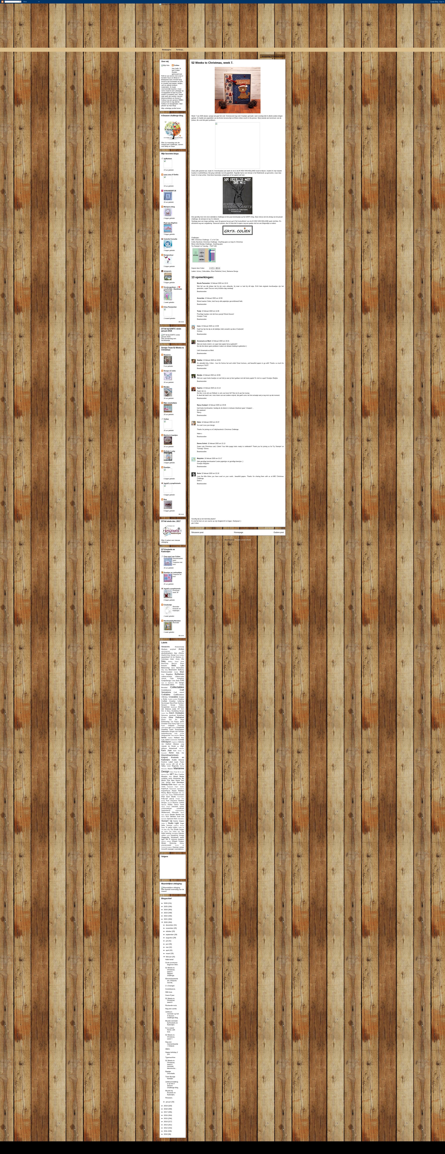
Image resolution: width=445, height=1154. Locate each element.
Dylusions (164, 715)
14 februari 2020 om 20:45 (217, 405)
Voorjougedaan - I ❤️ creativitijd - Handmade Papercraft (173, 289)
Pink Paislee (169, 794)
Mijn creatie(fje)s (170, 403)
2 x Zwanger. (170, 986)
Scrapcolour (168, 255)
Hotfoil (167, 740)
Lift (173, 764)
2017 (166, 1112)
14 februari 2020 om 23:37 (210, 422)
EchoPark (180, 715)
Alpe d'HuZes (179, 653)
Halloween (165, 731)
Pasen (174, 791)
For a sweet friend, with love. (170, 1030)
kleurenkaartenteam (169, 755)
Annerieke (200, 298)
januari (168, 1102)
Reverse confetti (178, 802)
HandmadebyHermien (172, 621)
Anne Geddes (180, 655)
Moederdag (177, 778)
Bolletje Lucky (169, 451)
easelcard (172, 715)
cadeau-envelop (166, 676)
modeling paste (166, 778)
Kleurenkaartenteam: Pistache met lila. (171, 980)
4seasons (165, 647)
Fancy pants (179, 721)
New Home (175, 780)
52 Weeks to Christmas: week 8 (170, 1000)
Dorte (199, 473)
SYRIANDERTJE (170, 191)
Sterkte (175, 821)
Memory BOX (165, 774)
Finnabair (164, 723)
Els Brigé (179, 719)
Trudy (199, 311)
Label (171, 762)
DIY (178, 709)
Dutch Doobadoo (176, 713)
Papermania (172, 788)
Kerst (224, 271)
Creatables (173, 697)
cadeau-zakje (179, 676)
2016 (166, 1115)
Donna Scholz (202, 443)
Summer (169, 825)
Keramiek (164, 753)
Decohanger (165, 703)
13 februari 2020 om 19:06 (211, 375)
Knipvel (164, 757)
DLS (182, 709)
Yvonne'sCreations (166, 847)
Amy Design (171, 655)
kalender (181, 748)
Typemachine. (170, 1057)
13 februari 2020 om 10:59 (213, 298)
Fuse (163, 725)
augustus (169, 938)
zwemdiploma (179, 849)
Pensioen (175, 793)
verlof (168, 835)
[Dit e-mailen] (210, 268)
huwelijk (181, 740)
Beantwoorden (202, 291)
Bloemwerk (173, 670)
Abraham (164, 649)
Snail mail (180, 816)
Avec (172, 659)
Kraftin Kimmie (178, 760)
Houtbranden (174, 739)
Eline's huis (166, 719)
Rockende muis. (171, 1005)
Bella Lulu (178, 665)
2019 (166, 1106)
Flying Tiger (176, 723)
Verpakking (174, 835)
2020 (166, 922)
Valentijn (181, 833)
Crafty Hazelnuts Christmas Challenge (204, 242)
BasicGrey (164, 663)
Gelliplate (171, 725)
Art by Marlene (175, 657)
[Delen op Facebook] (217, 268)
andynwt (226, 1149)
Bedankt (164, 666)
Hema (182, 735)
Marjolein (200, 458)
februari (169, 957)
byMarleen (168, 159)
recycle (170, 802)
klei (183, 753)
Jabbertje (181, 742)
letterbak (168, 764)
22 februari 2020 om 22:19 (210, 473)
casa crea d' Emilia (171, 175)
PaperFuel (164, 789)
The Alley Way (165, 829)
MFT (172, 774)
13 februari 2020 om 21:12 (212, 388)
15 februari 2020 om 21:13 (216, 443)
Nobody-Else (166, 784)
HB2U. (167, 1049)
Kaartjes (167, 467)
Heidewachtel (165, 735)
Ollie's (179, 784)
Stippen (181, 821)
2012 (166, 1128)
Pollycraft (164, 798)
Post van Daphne (170, 223)
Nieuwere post (197, 532)
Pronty (163, 800)
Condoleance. (170, 989)
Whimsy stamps (166, 841)
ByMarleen (179, 674)
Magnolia (175, 766)
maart (168, 953)
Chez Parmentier (170, 307)
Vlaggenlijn (165, 837)
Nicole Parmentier (203, 283)
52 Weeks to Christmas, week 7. (170, 1037)
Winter (163, 843)
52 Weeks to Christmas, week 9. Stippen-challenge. (170, 971)
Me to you (181, 772)
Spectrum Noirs (172, 819)
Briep (162, 674)
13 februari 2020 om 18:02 (212, 360)
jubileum (164, 748)
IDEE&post (166, 742)
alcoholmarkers (167, 653)
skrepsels (167, 271)
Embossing (165, 721)
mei (167, 947)
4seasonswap (179, 647)
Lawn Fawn (179, 762)
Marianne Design (232, 271)
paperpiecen (180, 788)
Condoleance (166, 690)
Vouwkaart (174, 837)
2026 (166, 903)
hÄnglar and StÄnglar (177, 731)
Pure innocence (171, 800)
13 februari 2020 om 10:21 (219, 283)
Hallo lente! (169, 959)
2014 (166, 1121)
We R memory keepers (175, 839)
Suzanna (167, 355)
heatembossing (166, 733)
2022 (166, 916)
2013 (166, 1125)
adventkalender (165, 651)
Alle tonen (181, 321)
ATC (183, 657)
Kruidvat (164, 762)
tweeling (168, 833)
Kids (177, 753)
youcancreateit (166, 845)
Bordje (176, 672)
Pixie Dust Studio (168, 797)
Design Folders (177, 705)
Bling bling (164, 669)
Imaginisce (175, 742)
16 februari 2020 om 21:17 (213, 458)
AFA (183, 651)
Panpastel (170, 786)
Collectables (206, 271)
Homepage (238, 532)
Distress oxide (170, 709)
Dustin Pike (164, 713)
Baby (163, 661)
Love (169, 766)
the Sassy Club (166, 831)
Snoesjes (164, 818)
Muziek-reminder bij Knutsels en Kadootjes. (171, 1023)
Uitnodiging (175, 833)
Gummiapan (179, 729)
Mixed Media (178, 776)
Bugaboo (169, 674)
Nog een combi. (171, 1009)
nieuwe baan (170, 782)
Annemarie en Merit (204, 341)
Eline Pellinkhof (216, 271)
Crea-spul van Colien (172, 556)
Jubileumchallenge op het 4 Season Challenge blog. (172, 1084)
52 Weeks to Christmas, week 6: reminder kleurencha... (171, 1064)
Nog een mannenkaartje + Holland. (171, 1044)
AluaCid (164, 655)
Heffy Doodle (179, 733)
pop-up (171, 798)
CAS (182, 680)
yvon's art (179, 845)
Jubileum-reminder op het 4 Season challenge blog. (172, 1015)
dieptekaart (174, 707)
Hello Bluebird (175, 735)
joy (178, 746)
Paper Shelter (179, 786)
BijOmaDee (180, 668)
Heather (199, 360)
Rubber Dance (173, 804)
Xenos (182, 843)
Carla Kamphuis (177, 678)
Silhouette (175, 812)
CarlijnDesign (166, 681)
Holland (177, 737)
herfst (163, 737)
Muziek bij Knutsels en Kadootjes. (170, 1093)
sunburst (176, 825)
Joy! (182, 746)
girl (170, 727)
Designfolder (165, 707)
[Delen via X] (215, 268)
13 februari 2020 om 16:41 (220, 341)
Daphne (199, 388)
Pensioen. (169, 1098)
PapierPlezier (165, 791)
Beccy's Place (178, 663)
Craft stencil (179, 692)
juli (167, 941)
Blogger (248, 1149)
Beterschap (165, 668)
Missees (164, 776)
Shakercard (165, 812)
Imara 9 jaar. (170, 995)
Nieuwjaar (180, 782)
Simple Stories (175, 814)
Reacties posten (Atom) (243, 540)
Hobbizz (170, 737)
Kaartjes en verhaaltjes (173, 572)
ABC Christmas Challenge (200, 240)
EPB (172, 721)
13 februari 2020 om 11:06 (210, 311)
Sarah (182, 804)
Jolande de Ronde (168, 746)
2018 (166, 1109)
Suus (163, 827)
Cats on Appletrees (167, 682)
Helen (199, 422)
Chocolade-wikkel (167, 685)
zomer (181, 847)
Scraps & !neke (170, 371)
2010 (166, 1134)
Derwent (164, 705)
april (167, 950)
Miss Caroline (179, 774)
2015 (166, 1118)
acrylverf (173, 649)
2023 (166, 913)
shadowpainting (179, 810)
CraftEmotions (179, 695)
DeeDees (181, 703)
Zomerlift (164, 849)
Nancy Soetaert (202, 405)
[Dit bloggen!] (212, 268)
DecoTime (173, 703)
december (170, 925)
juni (167, 944)
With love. (169, 992)
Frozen (182, 723)
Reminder (176, 623)
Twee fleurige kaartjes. (170, 1078)
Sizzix (163, 816)
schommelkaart (166, 808)
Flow (169, 723)
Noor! (175, 784)
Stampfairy (181, 818)
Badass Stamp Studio (176, 661)
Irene (199, 326)
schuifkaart (180, 808)
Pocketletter (180, 796)
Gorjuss (174, 727)
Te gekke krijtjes (171, 827)
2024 (166, 910)
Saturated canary (178, 806)
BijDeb (173, 668)
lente (163, 764)
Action (199, 271)
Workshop (173, 843)
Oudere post (279, 532)
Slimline (173, 816)
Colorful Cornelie (170, 239)
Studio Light (173, 823)
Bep (165, 499)
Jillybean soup (178, 744)
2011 (166, 1131)
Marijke (199, 375)
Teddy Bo (181, 827)
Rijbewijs (163, 804)
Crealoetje (168, 605)
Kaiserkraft (173, 748)
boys (182, 672)
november (170, 928)
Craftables (165, 694)
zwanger (171, 849)
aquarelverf (165, 657)
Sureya (182, 825)
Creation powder (172, 699)
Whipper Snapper (178, 841)
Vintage (181, 835)
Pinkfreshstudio (179, 795)
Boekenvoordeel (166, 672)
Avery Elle (180, 659)
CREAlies (164, 697)
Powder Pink (180, 798)
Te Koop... (180, 50)
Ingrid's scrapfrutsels (172, 483)
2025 (166, 906)
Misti (170, 776)
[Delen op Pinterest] (219, 268)
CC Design (179, 683)
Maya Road (173, 772)
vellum (163, 835)
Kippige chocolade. (170, 1072)
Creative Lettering (176, 701)
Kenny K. (181, 750)
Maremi (170, 769)
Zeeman (176, 847)
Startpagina (166, 50)
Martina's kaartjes (171, 435)
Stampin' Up (166, 821)
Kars (174, 750)
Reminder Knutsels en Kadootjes (177, 609)
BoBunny (181, 670)
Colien (176, 65)
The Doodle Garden (177, 829)
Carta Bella (175, 681)
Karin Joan (166, 750)
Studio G (164, 823)
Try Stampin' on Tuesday (199, 246)
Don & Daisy (166, 711)
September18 (165, 810)
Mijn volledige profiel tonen (171, 108)
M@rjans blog (169, 207)
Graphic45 (180, 727)
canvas (163, 678)
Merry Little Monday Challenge (201, 244)
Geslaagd (181, 725)
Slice (167, 816)
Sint (182, 814)
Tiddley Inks (176, 831)
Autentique (164, 659)
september (170, 934)
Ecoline (163, 717)
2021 (166, 919)
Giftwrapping (164, 727)
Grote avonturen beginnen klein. (171, 963)
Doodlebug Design (178, 711)
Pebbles (181, 791)
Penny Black (166, 793)
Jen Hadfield (166, 744)
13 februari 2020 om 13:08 (210, 326)
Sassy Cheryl (165, 806)
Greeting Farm (167, 729)
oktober (169, 931)
